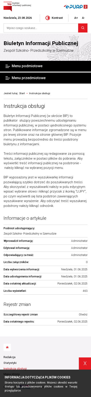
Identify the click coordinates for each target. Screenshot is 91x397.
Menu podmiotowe (27, 66)
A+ (76, 17)
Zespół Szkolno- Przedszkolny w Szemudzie (39, 50)
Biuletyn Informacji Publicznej (41, 43)
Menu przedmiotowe (29, 78)
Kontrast (57, 17)
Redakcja (9, 357)
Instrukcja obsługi (24, 106)
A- (83, 17)
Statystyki (10, 363)
